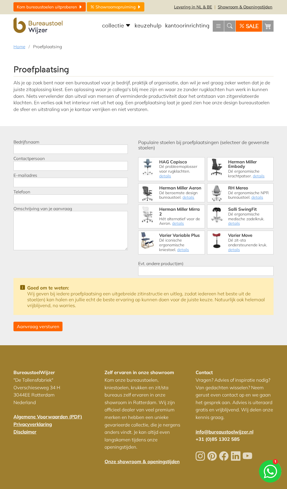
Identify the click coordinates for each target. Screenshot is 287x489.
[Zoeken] (229, 26)
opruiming (116, 7)
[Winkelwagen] (268, 26)
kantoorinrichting (187, 26)
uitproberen (47, 7)
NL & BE (193, 7)
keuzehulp (148, 26)
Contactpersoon (29, 158)
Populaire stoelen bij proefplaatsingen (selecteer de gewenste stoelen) (203, 144)
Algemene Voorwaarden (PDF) (47, 417)
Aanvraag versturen (38, 326)
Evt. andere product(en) (161, 263)
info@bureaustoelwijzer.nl (224, 432)
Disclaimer (24, 432)
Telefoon (21, 191)
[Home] (38, 26)
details (165, 176)
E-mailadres (25, 175)
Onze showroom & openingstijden (142, 461)
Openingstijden (245, 7)
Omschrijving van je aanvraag (42, 208)
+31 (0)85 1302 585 (218, 439)
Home (19, 46)
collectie (113, 26)
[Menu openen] (218, 26)
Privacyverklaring (32, 424)
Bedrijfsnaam (26, 142)
